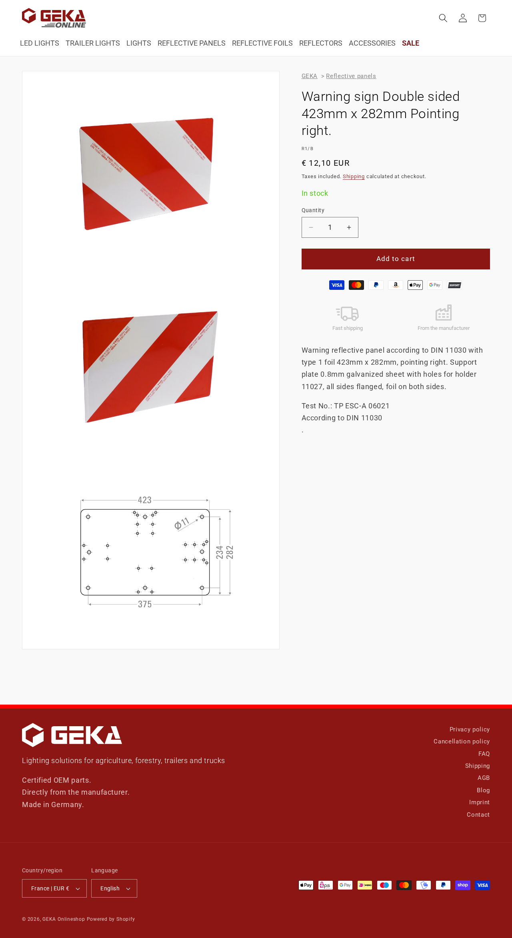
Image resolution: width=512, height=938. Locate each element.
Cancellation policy (462, 741)
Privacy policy (470, 729)
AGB (484, 777)
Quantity (313, 210)
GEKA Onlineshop (63, 919)
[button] (443, 18)
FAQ (484, 753)
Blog (483, 790)
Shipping (354, 176)
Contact (478, 814)
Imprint (479, 802)
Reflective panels (351, 76)
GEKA (310, 76)
